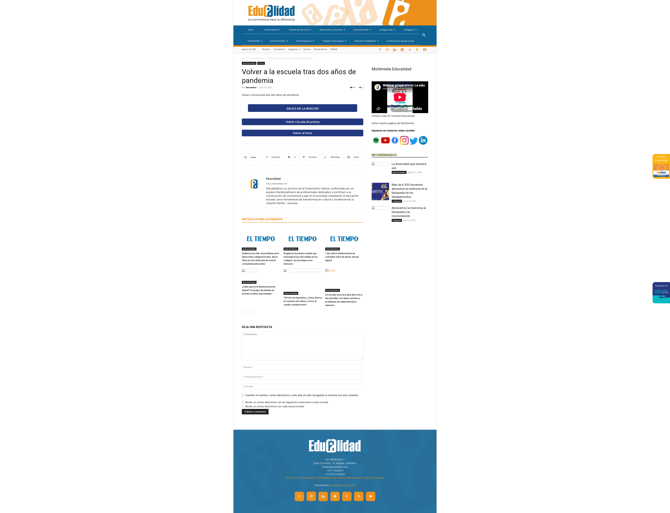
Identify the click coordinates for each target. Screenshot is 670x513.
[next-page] (249, 312)
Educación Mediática (365, 40)
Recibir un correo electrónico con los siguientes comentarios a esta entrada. (287, 402)
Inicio (250, 29)
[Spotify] (402, 50)
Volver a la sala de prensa (302, 122)
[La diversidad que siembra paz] (380, 170)
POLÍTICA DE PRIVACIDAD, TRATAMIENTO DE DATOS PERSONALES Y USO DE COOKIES (335, 477)
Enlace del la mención (302, 108)
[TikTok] (409, 50)
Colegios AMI (386, 29)
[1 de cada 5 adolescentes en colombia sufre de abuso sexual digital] (344, 238)
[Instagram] (387, 50)
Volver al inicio (302, 133)
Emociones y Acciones (331, 29)
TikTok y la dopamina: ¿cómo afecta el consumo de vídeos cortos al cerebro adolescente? (303, 301)
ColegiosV (409, 29)
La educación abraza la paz (400, 40)
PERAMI (333, 49)
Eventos (307, 49)
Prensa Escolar (360, 29)
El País (261, 63)
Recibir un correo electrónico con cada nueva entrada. (274, 406)
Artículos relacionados (262, 219)
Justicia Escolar (277, 40)
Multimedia (253, 40)
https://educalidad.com (276, 183)
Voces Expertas (304, 40)
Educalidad (251, 87)
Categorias (293, 49)
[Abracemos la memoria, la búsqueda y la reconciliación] (380, 214)
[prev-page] (244, 312)
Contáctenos (279, 49)
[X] (417, 50)
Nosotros (266, 49)
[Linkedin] (394, 50)
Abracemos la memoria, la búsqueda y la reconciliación (409, 212)
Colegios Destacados (333, 40)
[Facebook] (379, 50)
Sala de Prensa (320, 49)
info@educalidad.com (343, 485)
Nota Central (271, 29)
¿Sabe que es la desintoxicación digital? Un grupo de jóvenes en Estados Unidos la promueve (259, 290)
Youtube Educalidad (403, 115)
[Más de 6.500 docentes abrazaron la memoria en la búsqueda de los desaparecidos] (380, 191)
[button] (424, 35)
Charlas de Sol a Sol (299, 29)
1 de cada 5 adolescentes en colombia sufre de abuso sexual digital (341, 257)
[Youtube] (424, 50)
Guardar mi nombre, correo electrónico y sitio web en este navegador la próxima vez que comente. (301, 395)
